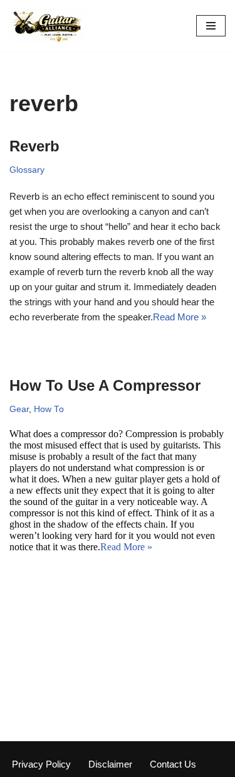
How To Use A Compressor (105, 385)
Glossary (26, 170)
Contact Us (173, 764)
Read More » (179, 317)
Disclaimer (110, 764)
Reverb (34, 146)
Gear (19, 409)
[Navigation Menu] (211, 25)
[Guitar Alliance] (47, 26)
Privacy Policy (41, 764)
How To (49, 409)
